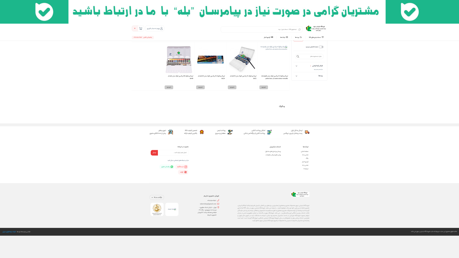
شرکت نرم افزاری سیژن (9, 232)
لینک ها (283, 37)
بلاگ (307, 158)
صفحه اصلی (304, 151)
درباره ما (306, 169)
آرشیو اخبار (267, 37)
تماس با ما (305, 155)
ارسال (154, 152)
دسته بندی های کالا (315, 37)
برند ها (297, 37)
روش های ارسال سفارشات (273, 155)
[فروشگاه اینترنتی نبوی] (316, 28)
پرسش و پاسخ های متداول (273, 151)
